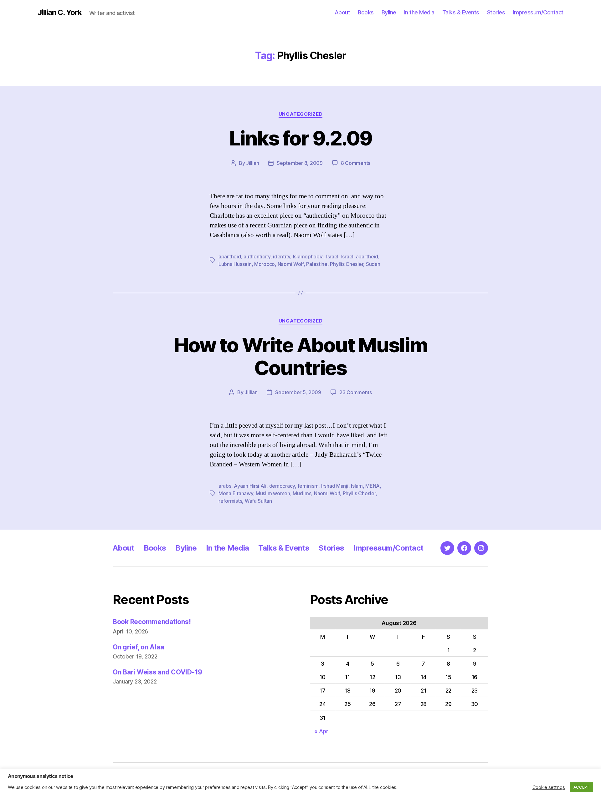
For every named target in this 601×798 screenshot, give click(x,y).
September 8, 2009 (299, 163)
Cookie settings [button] (548, 787)
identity (281, 256)
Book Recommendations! (152, 622)
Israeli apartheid (359, 256)
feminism (308, 486)
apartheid (229, 256)
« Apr (321, 731)
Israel (332, 256)
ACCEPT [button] (581, 787)
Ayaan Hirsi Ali (250, 486)
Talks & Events (460, 12)
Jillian (252, 163)
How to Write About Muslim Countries (301, 356)
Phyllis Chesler (346, 264)
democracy (282, 486)
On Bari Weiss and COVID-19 (157, 672)
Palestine (316, 264)
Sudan (373, 264)
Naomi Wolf (291, 264)
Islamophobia (308, 256)
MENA (372, 486)
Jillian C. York (60, 12)
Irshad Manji (334, 486)
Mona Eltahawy (235, 493)
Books (366, 12)
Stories (496, 12)
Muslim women (273, 493)
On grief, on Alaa (138, 647)
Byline (389, 12)
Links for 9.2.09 (300, 138)
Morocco (264, 264)
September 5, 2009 (298, 392)
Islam (357, 486)
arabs (224, 486)
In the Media (419, 12)
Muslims (302, 493)
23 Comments (355, 392)
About (342, 12)
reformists (230, 501)
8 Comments (355, 163)
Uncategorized (300, 114)
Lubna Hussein (235, 264)
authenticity (257, 256)
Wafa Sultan (258, 501)
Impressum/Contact (538, 12)
